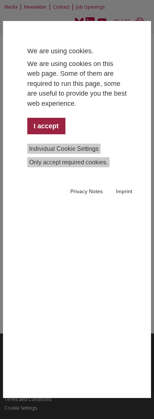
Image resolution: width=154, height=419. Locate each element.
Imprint (124, 191)
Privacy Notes (86, 191)
